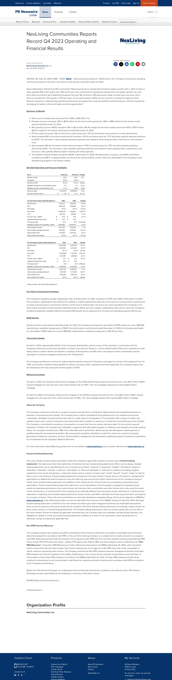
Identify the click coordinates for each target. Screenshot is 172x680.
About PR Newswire (95, 664)
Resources (19, 3)
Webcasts (57, 3)
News (45, 12)
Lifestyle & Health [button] (67, 21)
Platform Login (130, 667)
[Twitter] (21, 675)
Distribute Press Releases (61, 672)
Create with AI (56, 669)
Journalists (47, 3)
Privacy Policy (130, 669)
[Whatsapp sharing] (132, 64)
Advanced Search (128, 22)
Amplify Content (57, 677)
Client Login (126, 3)
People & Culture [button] (109, 21)
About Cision (93, 667)
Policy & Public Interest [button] (89, 21)
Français (106, 3)
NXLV (68, 78)
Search (151, 11)
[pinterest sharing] (138, 64)
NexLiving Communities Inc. (41, 612)
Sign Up (136, 3)
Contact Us (18, 672)
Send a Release (149, 3)
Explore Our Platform (59, 664)
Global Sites (93, 673)
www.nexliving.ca (94, 446)
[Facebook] (18, 675)
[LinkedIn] (15, 675)
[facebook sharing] (115, 64)
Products (58, 11)
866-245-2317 (22, 664)
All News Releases (132, 664)
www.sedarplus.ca (136, 446)
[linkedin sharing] (127, 64)
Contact (73, 11)
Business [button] (36, 21)
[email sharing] (143, 64)
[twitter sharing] (121, 64)
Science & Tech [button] (50, 21)
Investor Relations (33, 3)
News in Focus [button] (22, 21)
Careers (91, 669)
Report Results (57, 674)
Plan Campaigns (57, 667)
